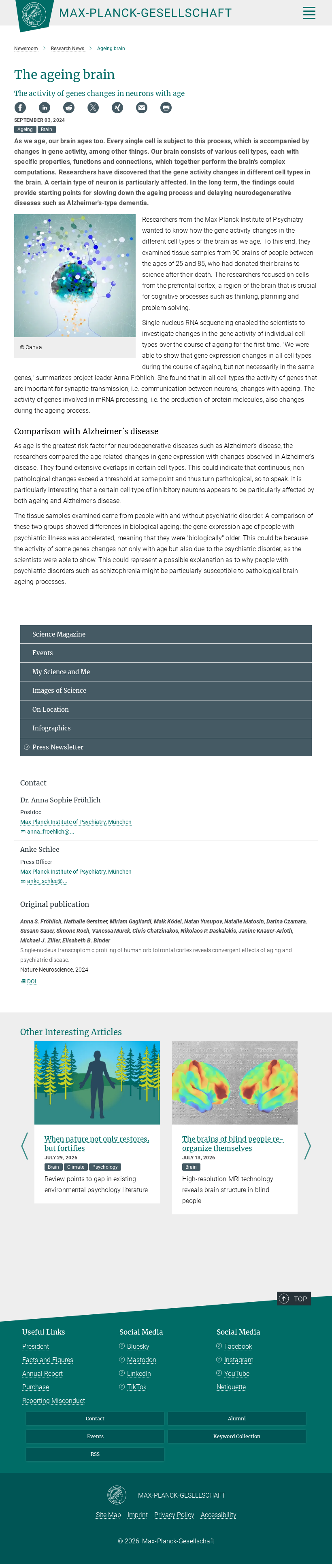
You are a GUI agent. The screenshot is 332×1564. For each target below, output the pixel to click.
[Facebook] (20, 108)
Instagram (238, 1360)
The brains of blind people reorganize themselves (233, 1144)
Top (300, 1299)
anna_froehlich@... (50, 831)
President (35, 1346)
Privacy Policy (174, 1515)
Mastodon (141, 1360)
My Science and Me (61, 672)
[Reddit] (69, 108)
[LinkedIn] (44, 108)
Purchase (35, 1387)
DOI (31, 981)
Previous (24, 1147)
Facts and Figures (47, 1360)
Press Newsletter (57, 747)
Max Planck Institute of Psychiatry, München (76, 822)
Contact (95, 1418)
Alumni (237, 1418)
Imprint (138, 1515)
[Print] (166, 108)
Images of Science (59, 690)
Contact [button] (33, 783)
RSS (95, 1454)
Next (307, 1147)
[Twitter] (93, 108)
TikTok (137, 1387)
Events (42, 653)
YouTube (236, 1373)
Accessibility (218, 1515)
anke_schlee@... (47, 881)
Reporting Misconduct (53, 1401)
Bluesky (138, 1346)
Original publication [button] (54, 904)
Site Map (108, 1515)
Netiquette (231, 1387)
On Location (50, 709)
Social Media (141, 1332)
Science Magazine (58, 634)
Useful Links (43, 1332)
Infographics (51, 728)
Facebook (238, 1346)
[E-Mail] (142, 108)
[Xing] (117, 108)
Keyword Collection (236, 1436)
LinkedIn (139, 1373)
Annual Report (42, 1373)
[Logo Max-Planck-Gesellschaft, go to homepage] (147, 16)
